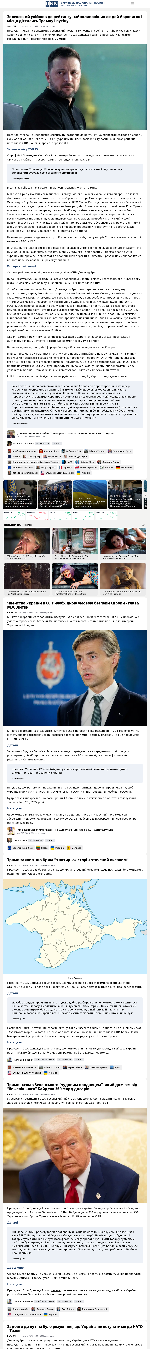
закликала (46, 814)
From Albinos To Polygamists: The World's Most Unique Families (72, 557)
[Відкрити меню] (132, 3)
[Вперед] (146, 495)
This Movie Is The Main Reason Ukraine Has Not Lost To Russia (26, 592)
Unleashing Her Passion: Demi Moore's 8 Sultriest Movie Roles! (122, 557)
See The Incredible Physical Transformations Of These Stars (70, 592)
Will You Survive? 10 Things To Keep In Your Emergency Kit (26, 557)
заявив (55, 1048)
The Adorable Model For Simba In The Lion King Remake (122, 592)
